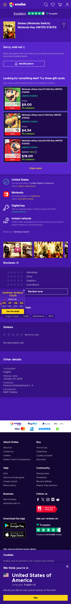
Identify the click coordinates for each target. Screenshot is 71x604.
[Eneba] (17, 4)
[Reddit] (57, 499)
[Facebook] (38, 499)
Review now (35, 291)
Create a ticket (10, 481)
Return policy (9, 485)
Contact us (8, 452)
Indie (26, 316)
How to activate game (13, 477)
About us (7, 448)
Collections (41, 452)
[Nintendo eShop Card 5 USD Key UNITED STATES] (35, 124)
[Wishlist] (52, 4)
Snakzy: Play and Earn (46, 485)
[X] (43, 499)
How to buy (41, 448)
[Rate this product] (14, 335)
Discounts (41, 460)
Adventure (38, 316)
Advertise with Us (11, 503)
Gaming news (42, 474)
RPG (51, 316)
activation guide (25, 199)
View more (35, 168)
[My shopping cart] (60, 4)
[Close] (67, 566)
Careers (7, 456)
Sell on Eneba (9, 499)
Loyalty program (44, 456)
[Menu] (4, 4)
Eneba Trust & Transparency (17, 460)
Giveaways (41, 477)
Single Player (12, 316)
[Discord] (52, 499)
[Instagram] (48, 499)
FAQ (5, 474)
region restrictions (27, 186)
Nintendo (35, 196)
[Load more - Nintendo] (6, 194)
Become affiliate (44, 481)
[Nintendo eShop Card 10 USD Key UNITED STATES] (35, 98)
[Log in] (67, 4)
